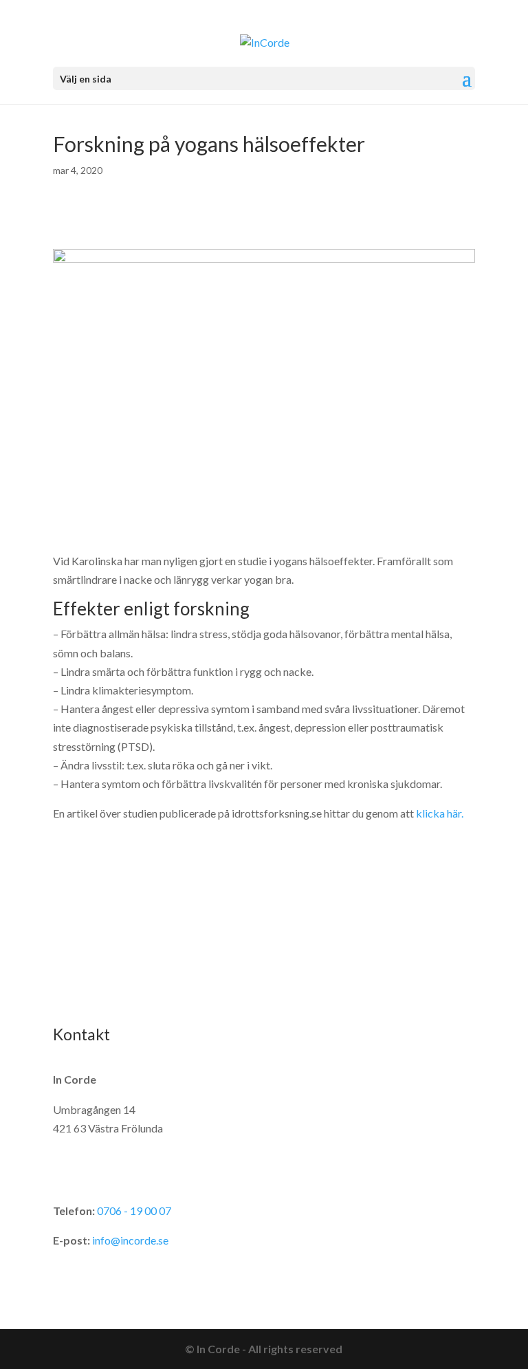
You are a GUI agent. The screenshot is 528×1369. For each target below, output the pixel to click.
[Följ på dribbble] (119, 989)
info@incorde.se (130, 1240)
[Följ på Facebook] (64, 989)
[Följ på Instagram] (91, 989)
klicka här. (439, 813)
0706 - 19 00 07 (134, 1210)
